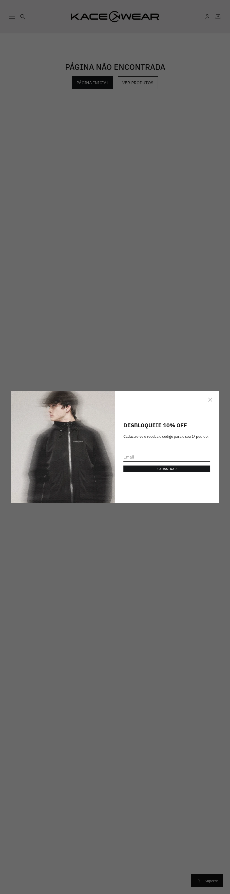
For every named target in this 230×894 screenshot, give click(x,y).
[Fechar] (210, 399)
